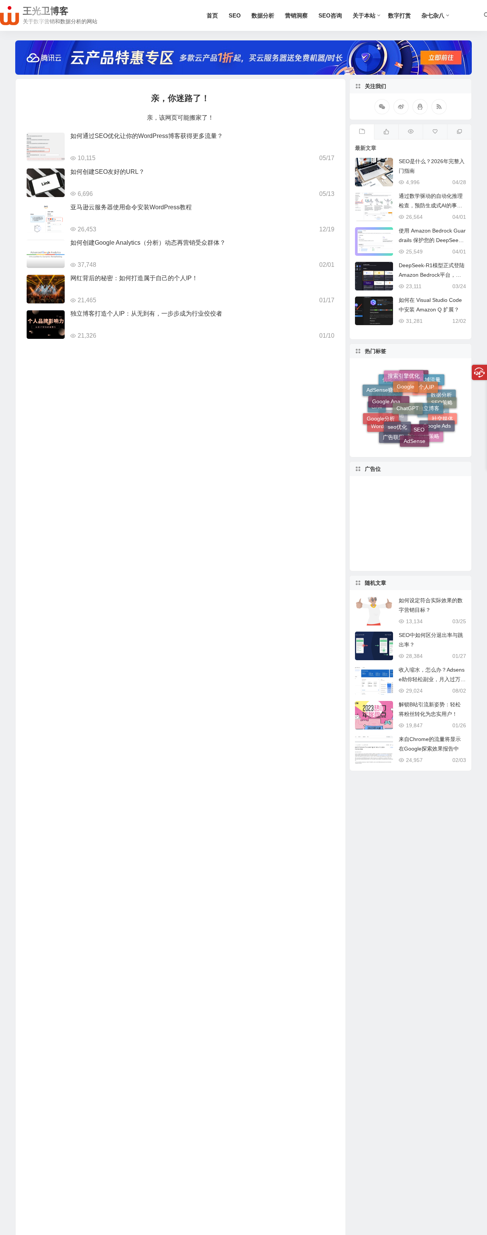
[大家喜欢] (386, 132)
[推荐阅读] (459, 132)
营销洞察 (296, 15)
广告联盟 (393, 432)
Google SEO (402, 441)
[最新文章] (362, 132)
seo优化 (397, 414)
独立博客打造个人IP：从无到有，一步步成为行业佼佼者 (146, 313)
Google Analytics (390, 391)
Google (405, 377)
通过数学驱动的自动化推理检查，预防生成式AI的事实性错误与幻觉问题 (431, 205)
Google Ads (437, 418)
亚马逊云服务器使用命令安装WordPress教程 (131, 207)
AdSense (414, 434)
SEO (235, 15)
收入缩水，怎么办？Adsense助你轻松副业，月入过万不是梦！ (432, 679)
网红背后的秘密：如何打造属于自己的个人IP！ (134, 278)
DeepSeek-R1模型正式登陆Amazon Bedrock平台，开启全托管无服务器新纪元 (432, 274)
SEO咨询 (330, 15)
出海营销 (413, 425)
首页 (212, 15)
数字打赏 (399, 15)
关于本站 (364, 15)
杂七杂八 (433, 15)
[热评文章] (435, 132)
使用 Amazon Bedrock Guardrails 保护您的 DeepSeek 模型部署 (432, 240)
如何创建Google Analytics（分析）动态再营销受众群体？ (148, 242)
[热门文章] (410, 132)
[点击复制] (420, 106)
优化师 (406, 404)
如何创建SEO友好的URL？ (107, 171)
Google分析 (381, 411)
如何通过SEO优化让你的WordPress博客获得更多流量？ (146, 136)
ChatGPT (407, 393)
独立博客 (428, 395)
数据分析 (262, 15)
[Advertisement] (410, 523)
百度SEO (414, 384)
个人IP (426, 379)
